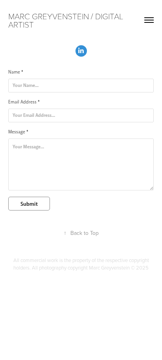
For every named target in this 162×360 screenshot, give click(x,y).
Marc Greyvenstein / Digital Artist (66, 20)
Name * (15, 72)
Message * (18, 132)
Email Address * (24, 102)
